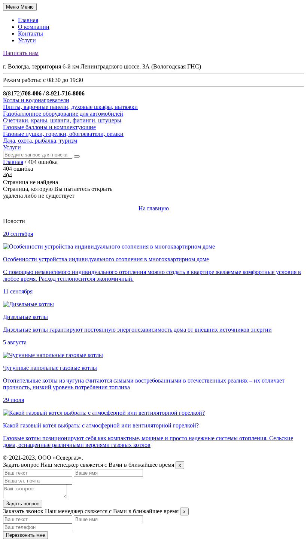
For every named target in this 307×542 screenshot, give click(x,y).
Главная (28, 20)
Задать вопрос (22, 503)
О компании (33, 27)
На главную (154, 208)
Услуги (27, 40)
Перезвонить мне (25, 535)
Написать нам (21, 53)
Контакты (30, 33)
